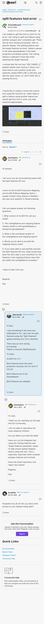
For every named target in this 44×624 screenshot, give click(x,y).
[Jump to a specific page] (40, 152)
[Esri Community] (11, 3)
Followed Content (9, 555)
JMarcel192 (17, 315)
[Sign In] (40, 2)
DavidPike (12, 493)
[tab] (7, 141)
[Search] (36, 2)
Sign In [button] (22, 534)
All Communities (8, 549)
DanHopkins (13, 158)
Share (5, 132)
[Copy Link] (39, 31)
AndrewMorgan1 (14, 25)
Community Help (8, 559)
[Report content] (40, 19)
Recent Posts (7, 552)
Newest (12, 147)
